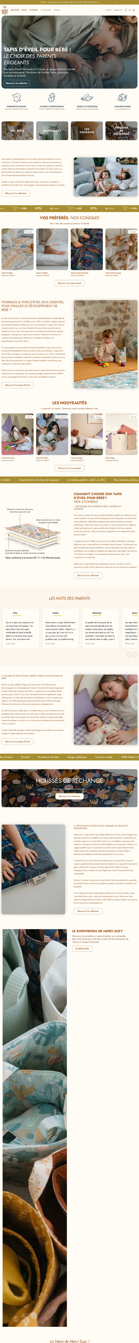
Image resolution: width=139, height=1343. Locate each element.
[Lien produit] (18, 249)
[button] (129, 10)
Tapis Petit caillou (42, 458)
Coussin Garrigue (76, 458)
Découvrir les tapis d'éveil (17, 385)
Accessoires (33, 10)
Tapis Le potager (7, 273)
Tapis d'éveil (15, 10)
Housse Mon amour (8, 458)
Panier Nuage (109, 458)
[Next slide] (117, 2)
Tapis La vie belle (42, 273)
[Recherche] (125, 10)
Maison (24, 10)
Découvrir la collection (16, 83)
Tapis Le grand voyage (113, 273)
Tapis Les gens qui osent (79, 273)
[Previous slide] (22, 2)
